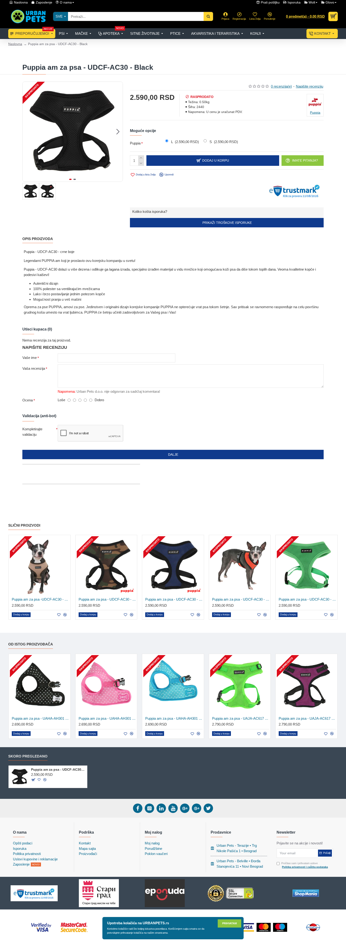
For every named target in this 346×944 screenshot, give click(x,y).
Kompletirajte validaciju (32, 431)
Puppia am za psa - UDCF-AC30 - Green (307, 599)
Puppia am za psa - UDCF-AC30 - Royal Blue (174, 599)
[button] (27, 131)
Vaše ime (29, 358)
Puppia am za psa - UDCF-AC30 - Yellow (241, 599)
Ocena (27, 400)
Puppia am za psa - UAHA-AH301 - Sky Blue (174, 718)
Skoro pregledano (28, 756)
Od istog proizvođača (30, 644)
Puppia (135, 143)
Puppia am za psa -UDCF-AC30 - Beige (40, 599)
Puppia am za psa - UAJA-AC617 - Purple (307, 718)
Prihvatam (229, 923)
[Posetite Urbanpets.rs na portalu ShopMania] (306, 893)
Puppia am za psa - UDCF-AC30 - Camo (107, 599)
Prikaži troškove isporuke (226, 223)
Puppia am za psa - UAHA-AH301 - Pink (107, 718)
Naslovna (15, 44)
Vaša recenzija (33, 368)
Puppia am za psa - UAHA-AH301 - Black (40, 718)
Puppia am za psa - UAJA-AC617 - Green (241, 718)
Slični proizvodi (24, 525)
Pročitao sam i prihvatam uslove (304, 865)
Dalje (173, 454)
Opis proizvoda (37, 239)
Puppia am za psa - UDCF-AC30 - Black (58, 769)
